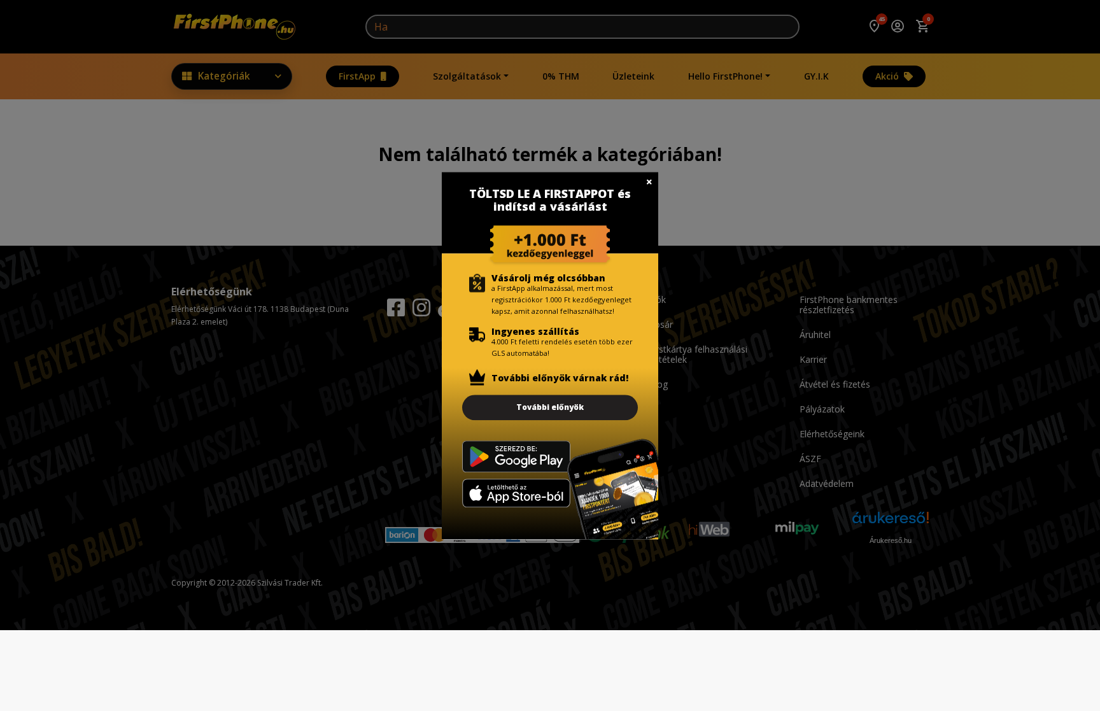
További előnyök (550, 407)
